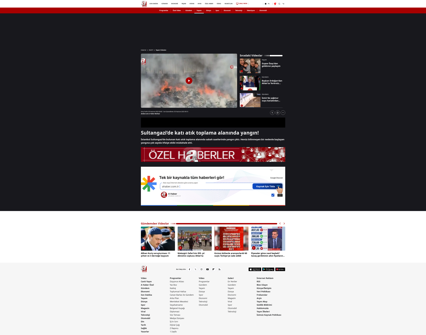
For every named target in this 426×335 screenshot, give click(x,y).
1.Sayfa (173, 331)
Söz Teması (175, 315)
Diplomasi (174, 311)
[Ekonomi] (256, 4)
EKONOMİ (174, 4)
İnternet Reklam (265, 278)
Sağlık (144, 328)
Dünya (208, 10)
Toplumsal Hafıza (178, 291)
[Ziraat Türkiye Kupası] (275, 3)
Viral (143, 311)
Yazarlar (145, 331)
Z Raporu (174, 328)
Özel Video (177, 10)
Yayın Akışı (262, 301)
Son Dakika (146, 294)
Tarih (143, 325)
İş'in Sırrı (174, 321)
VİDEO (219, 4)
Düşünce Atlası (177, 281)
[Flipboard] (213, 269)
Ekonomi (227, 10)
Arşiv (259, 298)
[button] (280, 223)
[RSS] (219, 269)
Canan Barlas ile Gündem (182, 294)
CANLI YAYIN (243, 3)
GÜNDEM (164, 4)
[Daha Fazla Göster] (283, 112)
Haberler (143, 50)
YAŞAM (183, 4)
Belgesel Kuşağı (177, 308)
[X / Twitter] (195, 269)
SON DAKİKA (153, 4)
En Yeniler (232, 281)
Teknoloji (238, 10)
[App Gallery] (280, 269)
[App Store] (255, 269)
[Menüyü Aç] (283, 3)
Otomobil (263, 10)
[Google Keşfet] (213, 186)
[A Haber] (144, 3)
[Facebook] (189, 269)
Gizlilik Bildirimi (264, 305)
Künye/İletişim (264, 288)
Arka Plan (174, 298)
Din (142, 321)
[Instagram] (201, 269)
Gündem (188, 10)
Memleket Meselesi (179, 301)
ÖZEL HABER (209, 4)
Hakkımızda (263, 308)
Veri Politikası (263, 291)
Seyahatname (176, 305)
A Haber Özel (147, 284)
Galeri (231, 278)
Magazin (145, 308)
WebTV (151, 50)
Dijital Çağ (175, 325)
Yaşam (199, 10)
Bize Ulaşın (262, 284)
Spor (217, 10)
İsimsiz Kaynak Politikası (269, 315)
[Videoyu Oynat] (189, 80)
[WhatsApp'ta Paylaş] (277, 112)
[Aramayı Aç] (279, 3)
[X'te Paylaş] (272, 112)
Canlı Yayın (146, 281)
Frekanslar (262, 294)
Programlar (163, 10)
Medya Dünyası (177, 318)
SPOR (199, 4)
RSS (258, 281)
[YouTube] (207, 269)
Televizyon (251, 10)
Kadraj (173, 288)
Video (143, 278)
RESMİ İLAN (229, 4)
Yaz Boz (173, 284)
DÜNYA (191, 4)
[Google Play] (268, 269)
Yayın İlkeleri (263, 311)
